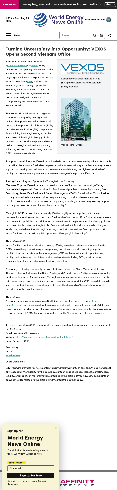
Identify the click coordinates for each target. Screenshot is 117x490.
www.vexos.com (95, 313)
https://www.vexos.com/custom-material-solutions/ (44, 337)
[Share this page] (109, 35)
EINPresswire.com (17, 65)
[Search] (94, 35)
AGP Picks (9, 4)
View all (110, 4)
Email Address (17, 462)
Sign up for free (31, 475)
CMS (29, 81)
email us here (13, 355)
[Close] (55, 428)
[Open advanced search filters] (101, 35)
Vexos (34, 65)
